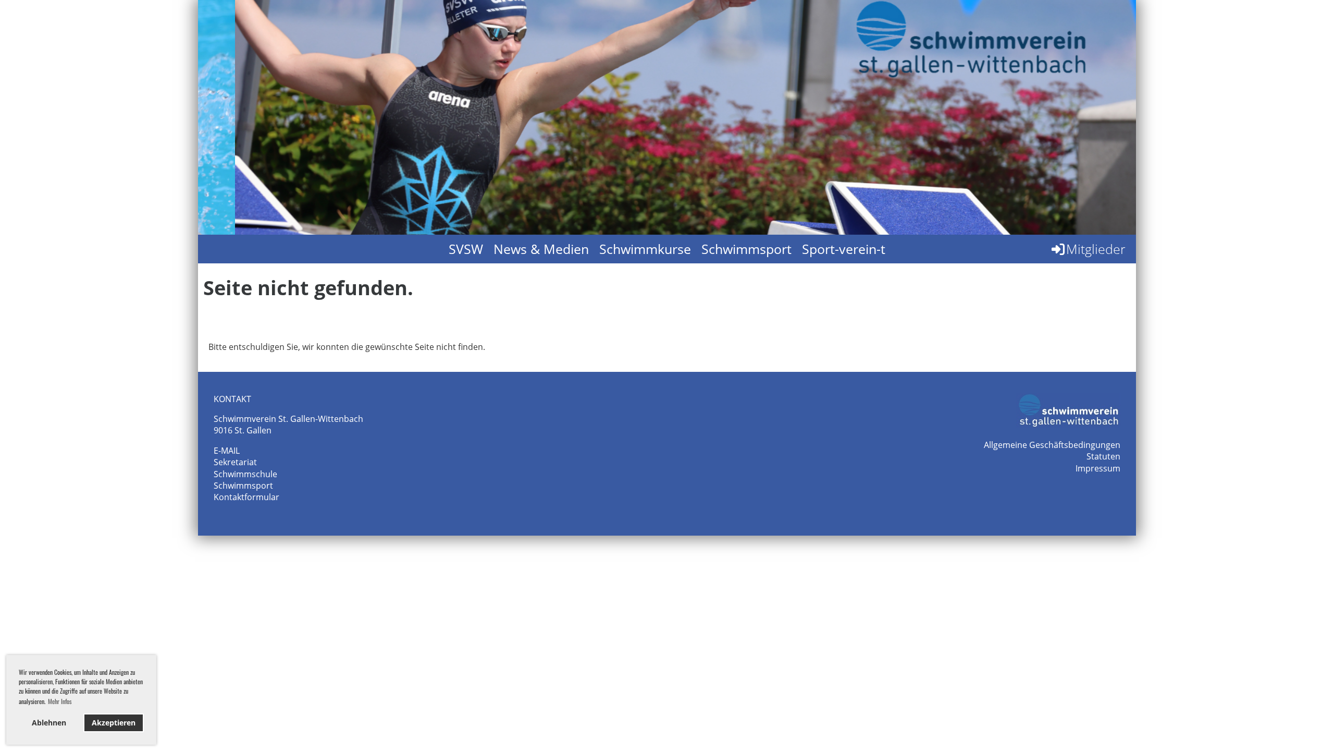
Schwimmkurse (645, 249)
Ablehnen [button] (49, 723)
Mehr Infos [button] (59, 701)
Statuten (1103, 456)
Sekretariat (235, 462)
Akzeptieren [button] (113, 723)
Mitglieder (1096, 249)
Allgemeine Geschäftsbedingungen (1052, 445)
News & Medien (541, 249)
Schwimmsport (746, 249)
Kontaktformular (246, 497)
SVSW (466, 249)
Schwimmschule (245, 474)
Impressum (1098, 468)
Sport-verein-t (843, 249)
